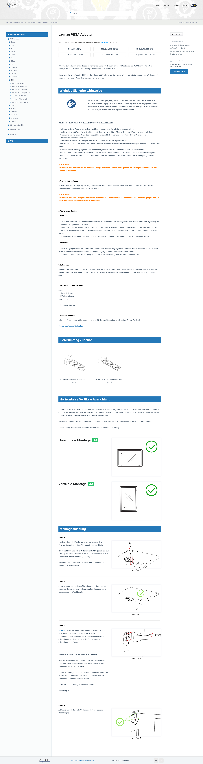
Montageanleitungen (17, 22)
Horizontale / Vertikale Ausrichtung (182, 51)
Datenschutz (83, 760)
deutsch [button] (185, 5)
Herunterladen (178, 71)
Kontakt (166, 5)
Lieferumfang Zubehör (177, 48)
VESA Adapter (31, 22)
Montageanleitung (176, 54)
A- (172, 34)
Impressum (74, 760)
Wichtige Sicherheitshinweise (179, 45)
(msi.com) (104, 42)
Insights (176, 5)
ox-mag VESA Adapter (50, 22)
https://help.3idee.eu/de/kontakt (70, 326)
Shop (157, 5)
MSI (39, 22)
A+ (180, 34)
